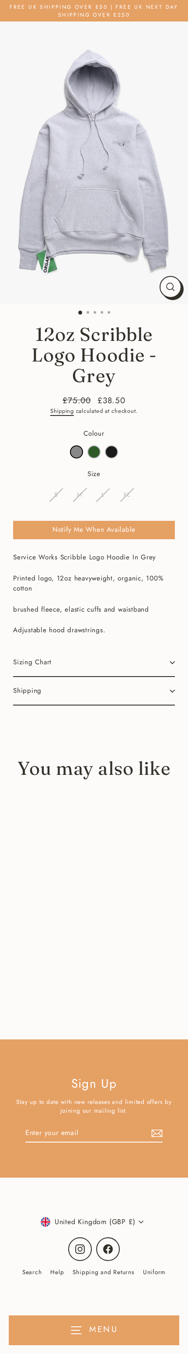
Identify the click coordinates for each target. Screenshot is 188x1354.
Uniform (154, 1272)
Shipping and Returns (103, 1272)
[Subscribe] (156, 1133)
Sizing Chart (32, 662)
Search (32, 1272)
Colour (94, 433)
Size (94, 474)
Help (57, 1272)
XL (126, 494)
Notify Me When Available (94, 529)
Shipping (62, 411)
